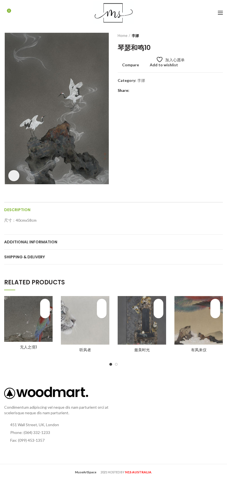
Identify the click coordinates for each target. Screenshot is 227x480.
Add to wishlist (164, 65)
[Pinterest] (148, 90)
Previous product (209, 35)
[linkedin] (155, 90)
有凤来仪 (199, 349)
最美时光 (142, 349)
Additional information (30, 242)
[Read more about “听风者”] (102, 313)
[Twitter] (141, 90)
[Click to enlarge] (13, 175)
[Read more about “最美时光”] (158, 313)
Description (17, 210)
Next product (220, 35)
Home (122, 35)
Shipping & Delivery (24, 257)
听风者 (85, 349)
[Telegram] (162, 90)
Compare (130, 65)
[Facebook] (134, 90)
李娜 (135, 35)
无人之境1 (28, 347)
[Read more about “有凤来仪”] (215, 313)
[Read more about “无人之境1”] (45, 313)
